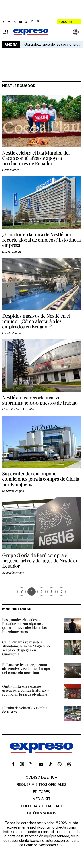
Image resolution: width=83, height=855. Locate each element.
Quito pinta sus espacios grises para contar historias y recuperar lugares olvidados (25, 690)
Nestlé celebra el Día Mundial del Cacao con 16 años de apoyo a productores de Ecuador (35, 158)
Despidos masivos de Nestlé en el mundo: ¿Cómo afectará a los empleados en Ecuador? (36, 321)
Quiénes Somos (41, 813)
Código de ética (41, 777)
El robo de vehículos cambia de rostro (24, 709)
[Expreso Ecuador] (41, 752)
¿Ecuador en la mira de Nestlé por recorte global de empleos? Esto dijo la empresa (41, 239)
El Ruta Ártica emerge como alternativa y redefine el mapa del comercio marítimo (26, 668)
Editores (41, 792)
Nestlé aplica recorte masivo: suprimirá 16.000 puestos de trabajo (39, 400)
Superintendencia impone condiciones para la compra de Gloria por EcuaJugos (40, 478)
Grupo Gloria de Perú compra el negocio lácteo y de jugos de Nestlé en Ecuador (40, 560)
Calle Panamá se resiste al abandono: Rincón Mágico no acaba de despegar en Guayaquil (26, 648)
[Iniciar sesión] (76, 32)
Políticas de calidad (41, 806)
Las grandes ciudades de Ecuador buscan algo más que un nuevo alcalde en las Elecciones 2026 (24, 625)
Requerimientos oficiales (41, 784)
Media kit (41, 799)
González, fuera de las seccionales (52, 44)
